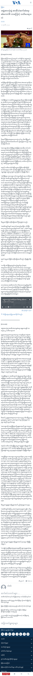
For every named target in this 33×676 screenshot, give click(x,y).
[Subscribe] (27, 634)
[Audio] (21, 674)
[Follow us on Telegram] (17, 634)
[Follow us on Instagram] (13, 634)
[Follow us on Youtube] (9, 634)
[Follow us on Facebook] (2, 634)
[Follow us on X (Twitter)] (6, 634)
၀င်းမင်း (3, 21)
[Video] (14, 674)
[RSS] (20, 634)
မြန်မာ (2, 7)
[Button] (29, 28)
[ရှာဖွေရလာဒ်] (28, 674)
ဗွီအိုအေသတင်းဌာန (8, 301)
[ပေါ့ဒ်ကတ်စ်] (24, 634)
